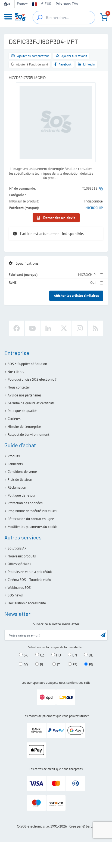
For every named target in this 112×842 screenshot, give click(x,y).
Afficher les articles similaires (76, 295)
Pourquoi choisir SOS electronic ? (32, 379)
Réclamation (17, 487)
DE (90, 654)
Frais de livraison (20, 479)
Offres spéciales (19, 564)
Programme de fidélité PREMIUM (32, 511)
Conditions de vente (22, 471)
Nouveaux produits (22, 556)
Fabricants (15, 464)
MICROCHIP (94, 207)
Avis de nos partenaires (24, 395)
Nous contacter (19, 387)
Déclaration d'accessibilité (27, 603)
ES (74, 664)
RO (25, 664)
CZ (41, 654)
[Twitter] (63, 328)
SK (25, 654)
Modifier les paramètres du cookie (33, 526)
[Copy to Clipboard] (101, 188)
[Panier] (104, 17)
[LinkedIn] (48, 328)
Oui (92, 282)
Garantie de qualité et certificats (31, 403)
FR (90, 664)
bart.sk (90, 826)
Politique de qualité (22, 410)
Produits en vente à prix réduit (30, 571)
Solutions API (17, 548)
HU (58, 654)
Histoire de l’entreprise (24, 426)
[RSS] (95, 328)
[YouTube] (32, 328)
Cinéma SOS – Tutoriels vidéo (29, 579)
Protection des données (25, 503)
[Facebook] (16, 328)
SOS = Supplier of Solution (27, 364)
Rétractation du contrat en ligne (31, 518)
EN (74, 654)
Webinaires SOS (19, 587)
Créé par (75, 826)
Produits (14, 456)
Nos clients (16, 371)
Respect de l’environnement (28, 434)
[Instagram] (79, 328)
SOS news (15, 595)
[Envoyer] (103, 635)
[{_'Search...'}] (39, 17)
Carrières (14, 418)
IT (58, 664)
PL (41, 664)
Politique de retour (21, 495)
